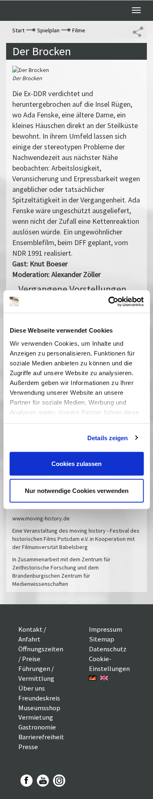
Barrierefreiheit (41, 736)
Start (18, 30)
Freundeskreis (39, 697)
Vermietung (35, 717)
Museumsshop (39, 707)
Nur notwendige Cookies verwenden (77, 490)
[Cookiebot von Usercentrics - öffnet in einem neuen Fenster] (109, 301)
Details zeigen (107, 437)
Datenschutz (107, 648)
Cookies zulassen (76, 463)
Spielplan (48, 30)
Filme (78, 30)
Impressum (105, 629)
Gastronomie (37, 726)
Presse (28, 746)
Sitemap (101, 639)
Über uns (31, 688)
